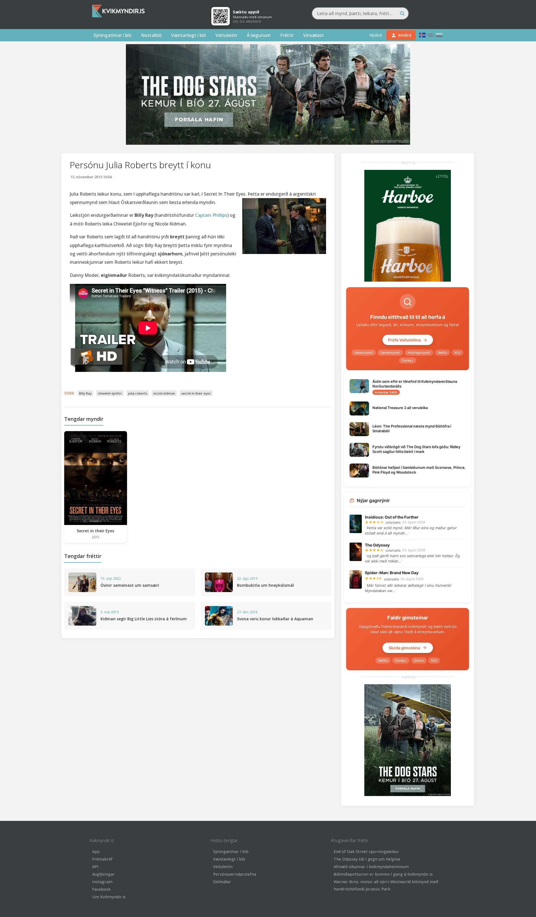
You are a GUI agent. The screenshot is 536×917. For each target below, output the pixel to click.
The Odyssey (377, 545)
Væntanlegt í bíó (188, 35)
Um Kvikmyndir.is (109, 896)
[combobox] (360, 13)
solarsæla (393, 522)
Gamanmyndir (390, 353)
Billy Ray (85, 393)
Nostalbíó (151, 35)
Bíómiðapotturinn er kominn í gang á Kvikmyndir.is (383, 874)
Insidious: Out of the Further (391, 517)
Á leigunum (259, 35)
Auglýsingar (103, 874)
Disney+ (407, 360)
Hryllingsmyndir (419, 353)
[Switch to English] (430, 35)
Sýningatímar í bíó (112, 35)
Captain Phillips (211, 215)
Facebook (101, 889)
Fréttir (287, 35)
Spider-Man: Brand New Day (391, 572)
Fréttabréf (102, 859)
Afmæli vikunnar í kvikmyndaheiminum (371, 866)
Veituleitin (226, 35)
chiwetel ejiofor (110, 393)
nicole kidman (164, 393)
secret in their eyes (196, 393)
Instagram (102, 881)
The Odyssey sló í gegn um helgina (367, 859)
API (95, 866)
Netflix (442, 353)
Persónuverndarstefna (234, 874)
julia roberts (137, 393)
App (96, 851)
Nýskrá (375, 35)
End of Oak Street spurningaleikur (366, 851)
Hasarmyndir (364, 353)
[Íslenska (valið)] (422, 35)
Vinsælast (313, 35)
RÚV (457, 353)
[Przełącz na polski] (439, 35)
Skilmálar (222, 881)
